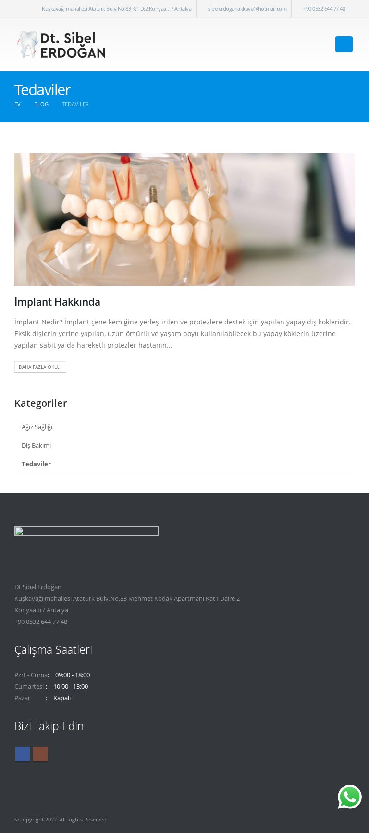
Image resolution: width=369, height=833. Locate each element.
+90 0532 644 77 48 (324, 8)
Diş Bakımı (36, 445)
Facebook (22, 754)
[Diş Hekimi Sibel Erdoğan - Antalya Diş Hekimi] (62, 44)
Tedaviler (36, 464)
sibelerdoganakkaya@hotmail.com (247, 8)
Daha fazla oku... (40, 366)
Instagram (40, 754)
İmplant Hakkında (57, 302)
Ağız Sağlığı (37, 427)
